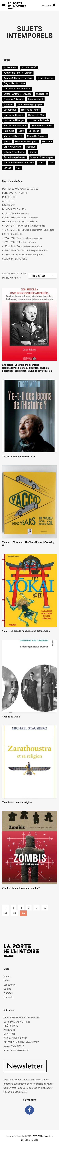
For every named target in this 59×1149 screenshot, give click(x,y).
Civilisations (42, 94)
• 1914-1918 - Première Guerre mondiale (22, 238)
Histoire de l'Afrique (13, 115)
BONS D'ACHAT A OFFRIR (15, 193)
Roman (33, 152)
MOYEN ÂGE (8, 205)
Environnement (35, 99)
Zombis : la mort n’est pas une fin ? (21, 888)
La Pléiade (33, 131)
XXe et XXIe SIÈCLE (12, 234)
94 (5, 913)
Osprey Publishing (12, 146)
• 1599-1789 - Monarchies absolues (20, 217)
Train (51, 162)
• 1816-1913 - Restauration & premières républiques (28, 230)
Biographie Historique (14, 83)
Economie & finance (13, 99)
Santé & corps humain (14, 157)
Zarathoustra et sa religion (17, 802)
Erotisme (8, 104)
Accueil (7, 976)
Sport (41, 162)
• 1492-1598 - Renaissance (15, 213)
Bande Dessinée (46, 78)
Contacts (8, 997)
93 (45, 907)
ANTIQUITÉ (8, 201)
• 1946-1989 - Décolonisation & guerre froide (24, 250)
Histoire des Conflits (42, 125)
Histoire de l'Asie (36, 115)
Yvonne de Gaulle (11, 716)
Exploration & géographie (30, 104)
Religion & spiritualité (14, 152)
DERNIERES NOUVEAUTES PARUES (20, 188)
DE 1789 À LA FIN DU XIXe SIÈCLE (19, 221)
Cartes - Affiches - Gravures (17, 94)
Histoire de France (30, 109)
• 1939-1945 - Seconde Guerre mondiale (22, 246)
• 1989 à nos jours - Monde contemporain (22, 254)
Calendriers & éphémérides (17, 88)
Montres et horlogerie (26, 141)
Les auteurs (9, 984)
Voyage (7, 168)
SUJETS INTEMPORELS (14, 258)
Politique (30, 146)
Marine (7, 141)
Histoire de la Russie (38, 120)
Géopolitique (10, 109)
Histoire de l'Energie (14, 120)
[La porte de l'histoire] (18, 5)
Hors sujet (9, 131)
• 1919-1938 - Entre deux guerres (19, 242)
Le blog (7, 988)
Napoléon (47, 141)
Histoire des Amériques (15, 125)
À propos (8, 993)
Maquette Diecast (13, 136)
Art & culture (10, 67)
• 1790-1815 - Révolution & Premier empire (23, 225)
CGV (35, 1136)
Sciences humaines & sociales (19, 162)
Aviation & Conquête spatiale (18, 78)
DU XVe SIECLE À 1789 (14, 209)
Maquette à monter (37, 136)
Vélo (18, 168)
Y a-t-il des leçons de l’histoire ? (19, 456)
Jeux (21, 131)
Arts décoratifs (29, 67)
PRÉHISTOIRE (9, 197)
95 (14, 913)
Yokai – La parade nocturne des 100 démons (26, 631)
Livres (7, 980)
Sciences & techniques (41, 157)
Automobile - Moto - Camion (18, 72)
